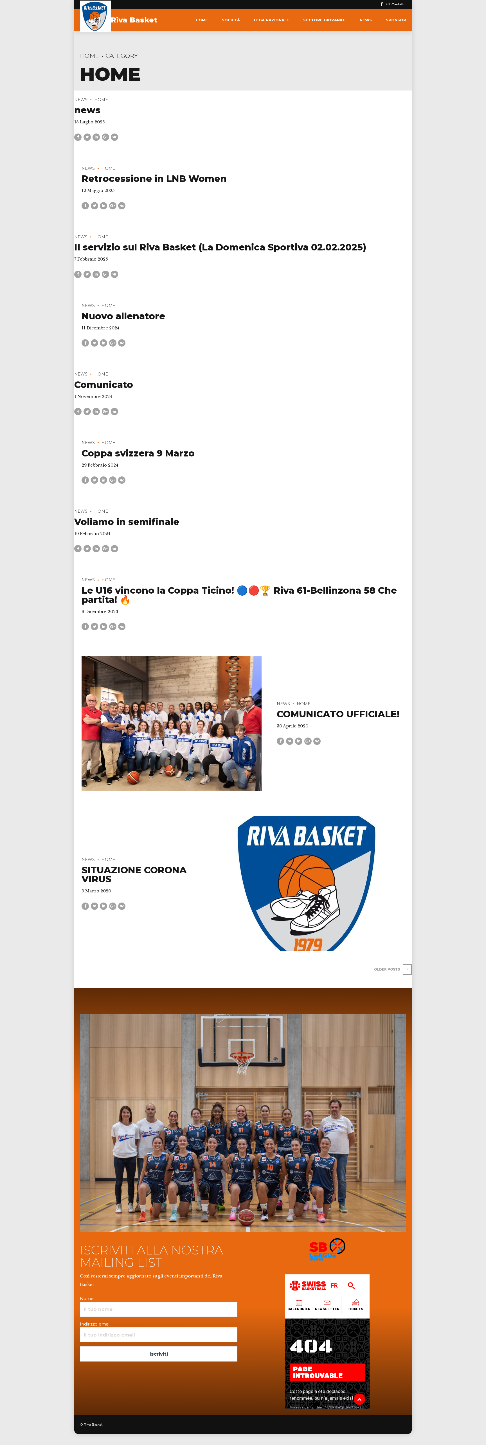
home (101, 99)
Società (231, 20)
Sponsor (396, 20)
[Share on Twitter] (87, 137)
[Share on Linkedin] (96, 137)
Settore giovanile (324, 20)
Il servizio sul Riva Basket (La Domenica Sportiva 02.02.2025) (220, 247)
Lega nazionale (271, 20)
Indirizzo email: (95, 1324)
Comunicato (103, 384)
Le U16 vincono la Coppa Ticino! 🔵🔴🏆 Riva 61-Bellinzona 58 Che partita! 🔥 (239, 595)
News (80, 99)
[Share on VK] (114, 137)
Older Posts (387, 969)
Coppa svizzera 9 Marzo (138, 453)
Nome (87, 1298)
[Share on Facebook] (78, 137)
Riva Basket (134, 19)
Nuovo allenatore (123, 316)
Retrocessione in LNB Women (154, 178)
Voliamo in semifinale (126, 521)
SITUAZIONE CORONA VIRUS (134, 875)
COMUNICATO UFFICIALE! (338, 714)
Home (202, 20)
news (366, 20)
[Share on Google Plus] (105, 137)
